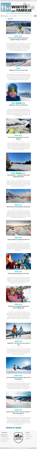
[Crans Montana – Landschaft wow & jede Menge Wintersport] (18, 162)
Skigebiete (11, 15)
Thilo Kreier (18, 178)
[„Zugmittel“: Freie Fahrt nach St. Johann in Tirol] (18, 331)
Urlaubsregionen (5, 15)
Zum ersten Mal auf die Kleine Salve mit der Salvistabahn (18, 378)
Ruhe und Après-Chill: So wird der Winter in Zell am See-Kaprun (18, 412)
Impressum (30, 448)
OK (36, 0)
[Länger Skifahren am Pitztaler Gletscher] (18, 228)
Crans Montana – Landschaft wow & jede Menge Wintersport (18, 175)
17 (16, 427)
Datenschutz (34, 448)
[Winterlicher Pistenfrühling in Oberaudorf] (18, 196)
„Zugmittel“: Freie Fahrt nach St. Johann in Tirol (18, 344)
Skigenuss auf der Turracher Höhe (18, 70)
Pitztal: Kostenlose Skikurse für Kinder (18, 273)
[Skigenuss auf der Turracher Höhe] (18, 59)
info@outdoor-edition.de (4, 441)
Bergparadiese (28, 438)
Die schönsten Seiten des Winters (19, 13)
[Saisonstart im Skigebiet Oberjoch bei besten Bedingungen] (18, 294)
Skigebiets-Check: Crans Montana (18, 105)
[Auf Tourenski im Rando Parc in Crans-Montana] (18, 126)
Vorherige (8, 427)
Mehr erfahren (33, 0)
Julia (18, 41)
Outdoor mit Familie (28, 434)
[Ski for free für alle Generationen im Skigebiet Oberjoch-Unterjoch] (18, 27)
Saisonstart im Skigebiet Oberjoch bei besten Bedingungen (18, 307)
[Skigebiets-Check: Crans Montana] (18, 92)
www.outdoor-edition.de (4, 440)
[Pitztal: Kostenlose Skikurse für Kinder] (18, 261)
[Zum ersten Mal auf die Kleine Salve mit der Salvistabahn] (18, 365)
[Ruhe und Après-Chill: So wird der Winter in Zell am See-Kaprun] (18, 399)
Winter (15, 15)
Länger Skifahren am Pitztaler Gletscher (18, 239)
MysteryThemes (11, 448)
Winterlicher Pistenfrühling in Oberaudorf (18, 207)
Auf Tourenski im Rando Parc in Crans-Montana (18, 138)
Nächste (19, 427)
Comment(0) (22, 41)
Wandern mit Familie (28, 436)
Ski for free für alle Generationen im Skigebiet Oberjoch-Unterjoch (18, 38)
